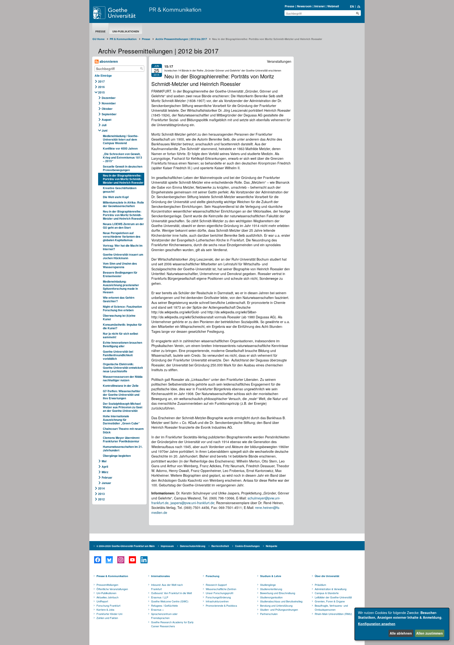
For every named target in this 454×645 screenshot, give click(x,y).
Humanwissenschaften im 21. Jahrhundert (123, 448)
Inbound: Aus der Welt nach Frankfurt (167, 587)
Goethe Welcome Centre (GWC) (169, 601)
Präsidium (320, 585)
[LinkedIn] (144, 560)
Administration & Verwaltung (330, 589)
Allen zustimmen (429, 633)
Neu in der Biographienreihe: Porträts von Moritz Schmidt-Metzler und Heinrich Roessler (123, 179)
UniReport (102, 601)
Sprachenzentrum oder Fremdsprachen (164, 616)
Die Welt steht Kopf (116, 197)
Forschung (212, 576)
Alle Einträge (103, 75)
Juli (104, 125)
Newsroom (304, 6)
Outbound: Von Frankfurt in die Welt (171, 593)
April (105, 466)
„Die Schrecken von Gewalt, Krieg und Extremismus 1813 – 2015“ (122, 157)
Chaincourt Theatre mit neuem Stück (123, 430)
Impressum (167, 546)
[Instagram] (120, 560)
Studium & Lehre (270, 576)
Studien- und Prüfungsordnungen (279, 609)
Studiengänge (268, 585)
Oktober (107, 109)
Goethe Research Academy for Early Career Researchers (172, 624)
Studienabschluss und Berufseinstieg (281, 601)
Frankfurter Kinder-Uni (109, 614)
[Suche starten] (357, 13)
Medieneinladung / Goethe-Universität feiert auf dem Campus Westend (120, 139)
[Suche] (141, 68)
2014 (101, 488)
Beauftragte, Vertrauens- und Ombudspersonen (331, 608)
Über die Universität (327, 576)
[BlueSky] (109, 560)
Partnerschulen (269, 614)
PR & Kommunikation (175, 9)
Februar (107, 477)
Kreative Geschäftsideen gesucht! (119, 190)
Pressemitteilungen (107, 585)
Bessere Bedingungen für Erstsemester (120, 274)
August (106, 119)
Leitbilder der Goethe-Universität (333, 597)
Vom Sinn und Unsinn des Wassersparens (120, 265)
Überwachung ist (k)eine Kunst (119, 317)
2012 (101, 499)
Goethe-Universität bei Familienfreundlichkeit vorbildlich (118, 355)
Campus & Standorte (327, 593)
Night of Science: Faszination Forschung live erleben (122, 308)
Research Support (216, 585)
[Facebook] (97, 560)
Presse (289, 6)
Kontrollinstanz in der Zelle (121, 385)
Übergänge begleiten (117, 456)
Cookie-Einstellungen (247, 546)
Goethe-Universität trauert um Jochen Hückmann (123, 256)
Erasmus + (157, 609)
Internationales (160, 576)
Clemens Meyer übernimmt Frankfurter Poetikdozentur (121, 439)
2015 (101, 92)
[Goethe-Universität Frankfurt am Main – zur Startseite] (120, 12)
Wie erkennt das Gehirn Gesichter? (118, 299)
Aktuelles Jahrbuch (107, 597)
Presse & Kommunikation (112, 576)
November (109, 103)
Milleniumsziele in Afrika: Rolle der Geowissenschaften (123, 204)
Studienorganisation (271, 597)
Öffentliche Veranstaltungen (112, 589)
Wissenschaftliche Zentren (221, 589)
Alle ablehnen (401, 633)
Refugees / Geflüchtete (164, 605)
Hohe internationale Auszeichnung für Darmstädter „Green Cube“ (121, 419)
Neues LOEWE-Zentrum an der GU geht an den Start (123, 226)
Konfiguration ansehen (376, 623)
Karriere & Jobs (105, 609)
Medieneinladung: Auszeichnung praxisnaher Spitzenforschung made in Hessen (121, 286)
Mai (104, 461)
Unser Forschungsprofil (219, 593)
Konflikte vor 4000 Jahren (120, 148)
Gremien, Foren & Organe (330, 601)
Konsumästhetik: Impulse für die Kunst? (122, 326)
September (109, 114)
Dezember (109, 98)
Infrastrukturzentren (217, 601)
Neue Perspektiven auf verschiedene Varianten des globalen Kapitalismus (121, 236)
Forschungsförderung (218, 597)
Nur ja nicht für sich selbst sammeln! (120, 335)
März (105, 472)
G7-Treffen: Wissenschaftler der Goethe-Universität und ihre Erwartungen (121, 394)
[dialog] (402, 624)
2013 (101, 494)
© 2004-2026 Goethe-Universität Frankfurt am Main (125, 546)
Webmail (333, 6)
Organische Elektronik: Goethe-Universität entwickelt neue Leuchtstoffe (123, 367)
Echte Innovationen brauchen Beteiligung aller (122, 344)
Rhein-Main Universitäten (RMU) (333, 614)
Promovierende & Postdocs (221, 605)
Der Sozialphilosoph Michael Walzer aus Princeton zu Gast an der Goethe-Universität (122, 407)
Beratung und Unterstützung (276, 605)
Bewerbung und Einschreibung (277, 593)
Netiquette (271, 546)
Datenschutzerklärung (192, 546)
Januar (106, 483)
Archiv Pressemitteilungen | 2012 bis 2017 (181, 39)
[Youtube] (132, 560)
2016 (101, 87)
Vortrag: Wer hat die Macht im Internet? (123, 247)
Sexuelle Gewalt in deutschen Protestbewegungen (122, 168)
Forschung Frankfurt (108, 605)
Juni (104, 130)
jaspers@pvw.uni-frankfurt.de (192, 502)
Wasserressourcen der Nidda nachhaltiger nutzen (123, 378)
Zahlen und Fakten (107, 618)
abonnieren (108, 61)
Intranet (319, 6)
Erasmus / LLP (159, 597)
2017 (101, 81)
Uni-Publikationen (125, 31)
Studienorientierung (271, 589)
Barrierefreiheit (220, 546)
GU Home (98, 39)
